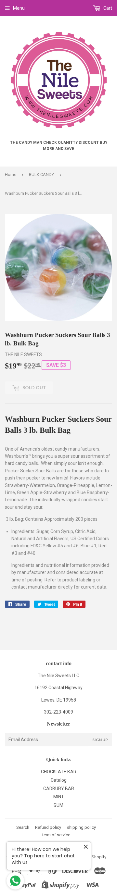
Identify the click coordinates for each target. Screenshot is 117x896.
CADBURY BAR (58, 788)
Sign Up (100, 739)
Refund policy (48, 827)
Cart (107, 8)
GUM (58, 805)
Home (10, 174)
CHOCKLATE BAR (58, 771)
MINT (58, 796)
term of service (56, 834)
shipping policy (81, 827)
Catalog (59, 780)
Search (22, 827)
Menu (19, 8)
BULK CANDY (41, 174)
